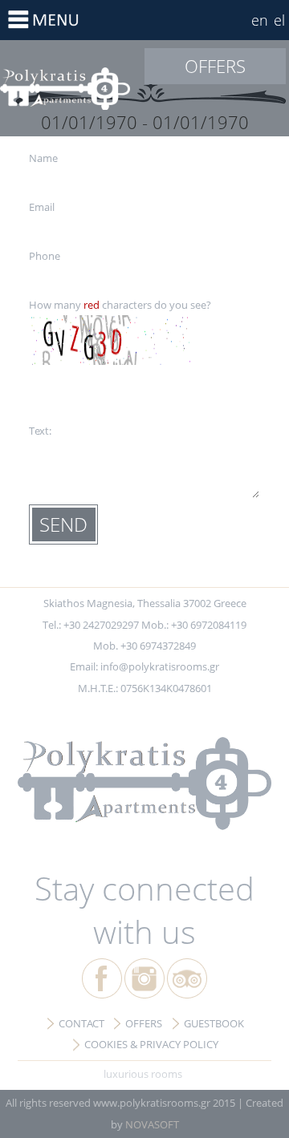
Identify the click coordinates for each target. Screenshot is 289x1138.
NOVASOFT (152, 1124)
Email (42, 207)
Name (43, 158)
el (279, 20)
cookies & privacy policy (151, 1044)
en (259, 20)
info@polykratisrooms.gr (159, 666)
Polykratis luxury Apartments (72, 88)
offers (215, 66)
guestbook (214, 1023)
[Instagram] (144, 978)
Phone (44, 256)
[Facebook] (102, 978)
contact (81, 1023)
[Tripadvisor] (187, 978)
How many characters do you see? (120, 305)
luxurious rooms (143, 1074)
